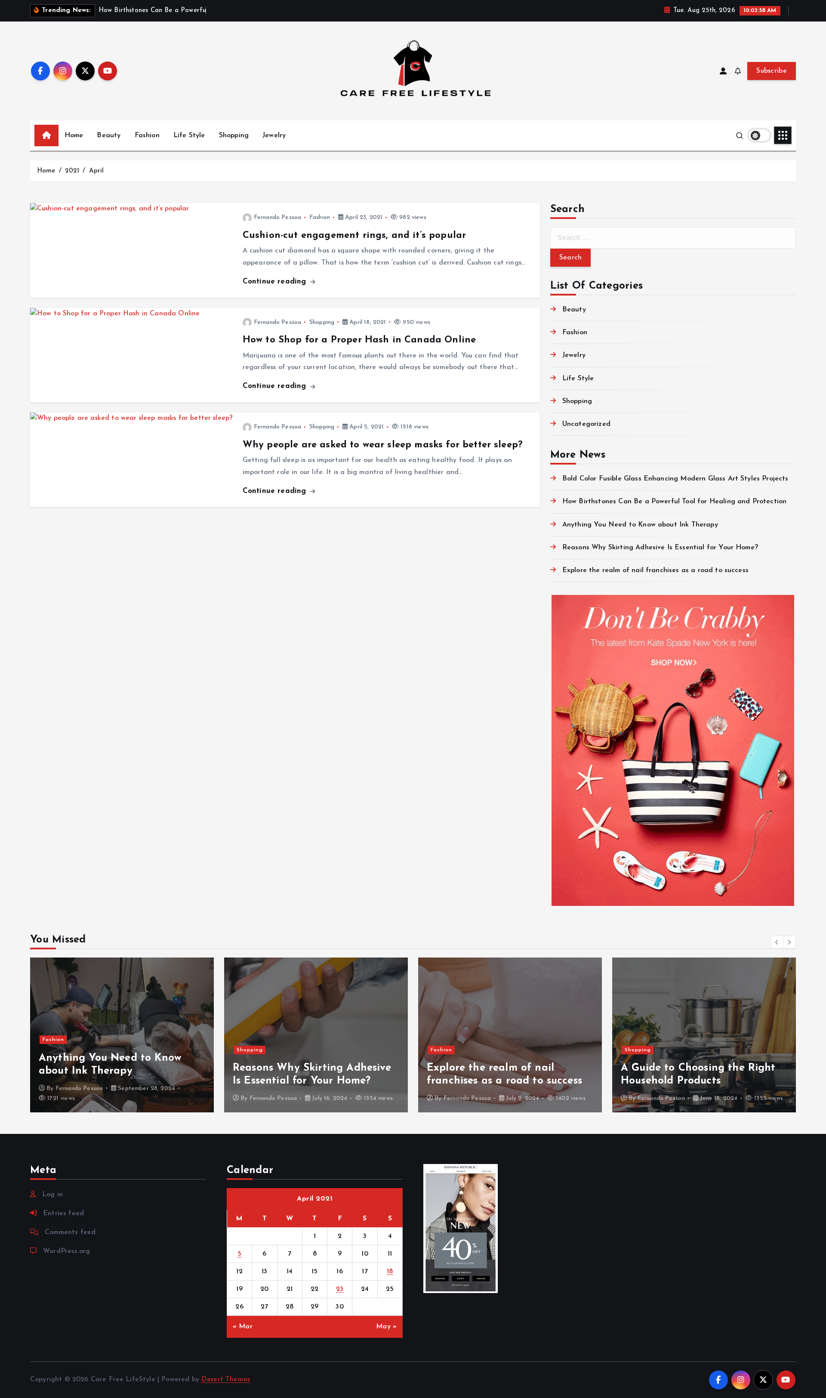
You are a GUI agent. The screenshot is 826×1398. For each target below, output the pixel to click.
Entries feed (63, 1213)
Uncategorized (586, 424)
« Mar (243, 1326)
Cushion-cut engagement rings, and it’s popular (354, 235)
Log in (52, 1194)
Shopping (234, 135)
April (96, 171)
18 (390, 1271)
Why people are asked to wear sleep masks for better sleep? (383, 445)
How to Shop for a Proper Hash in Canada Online (359, 340)
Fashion (147, 135)
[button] (777, 942)
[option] (122, 1035)
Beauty (108, 135)
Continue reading (276, 281)
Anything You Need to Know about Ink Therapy (640, 524)
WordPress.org (66, 1251)
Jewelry (274, 135)
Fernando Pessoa (277, 217)
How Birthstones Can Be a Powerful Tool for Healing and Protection (674, 501)
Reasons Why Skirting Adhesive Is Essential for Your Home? (660, 547)
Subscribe (771, 71)
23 (340, 1289)
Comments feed (70, 1232)
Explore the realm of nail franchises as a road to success (655, 570)
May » (386, 1326)
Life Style (189, 135)
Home (74, 135)
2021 (72, 171)
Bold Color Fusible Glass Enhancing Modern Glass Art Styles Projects (675, 478)
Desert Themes (225, 1379)
